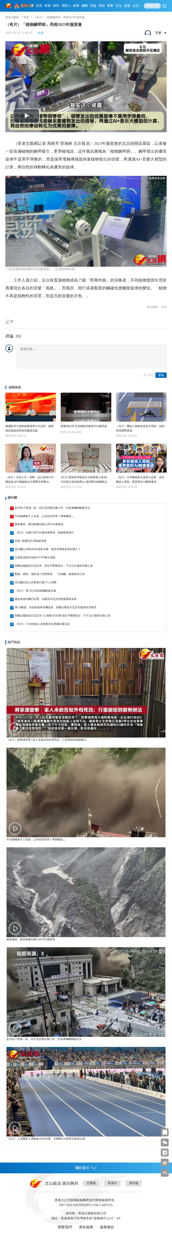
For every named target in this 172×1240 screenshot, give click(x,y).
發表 (161, 375)
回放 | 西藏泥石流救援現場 (30, 540)
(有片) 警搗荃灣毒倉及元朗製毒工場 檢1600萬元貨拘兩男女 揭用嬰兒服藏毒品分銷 (85, 480)
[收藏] (165, 1132)
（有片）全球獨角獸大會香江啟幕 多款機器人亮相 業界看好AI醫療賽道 (140, 479)
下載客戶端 (152, 5)
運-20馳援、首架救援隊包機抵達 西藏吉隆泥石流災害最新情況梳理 (55, 607)
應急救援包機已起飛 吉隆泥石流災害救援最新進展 (46, 599)
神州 (56, 5)
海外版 (133, 1183)
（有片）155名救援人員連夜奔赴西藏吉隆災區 (42, 624)
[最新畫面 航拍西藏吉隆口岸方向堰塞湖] (86, 892)
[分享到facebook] (165, 1152)
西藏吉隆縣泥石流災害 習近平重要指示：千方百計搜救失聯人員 (54, 565)
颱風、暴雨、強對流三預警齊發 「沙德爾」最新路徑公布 (50, 574)
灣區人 (66, 5)
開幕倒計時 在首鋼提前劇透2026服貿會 (84, 426)
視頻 (102, 5)
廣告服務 (86, 1227)
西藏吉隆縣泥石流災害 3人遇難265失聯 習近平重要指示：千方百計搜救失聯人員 (62, 615)
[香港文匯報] (9, 5)
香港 (47, 5)
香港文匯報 (12, 17)
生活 (136, 5)
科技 (26, 17)
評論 (93, 5)
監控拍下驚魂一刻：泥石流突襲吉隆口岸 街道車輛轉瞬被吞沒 (52, 507)
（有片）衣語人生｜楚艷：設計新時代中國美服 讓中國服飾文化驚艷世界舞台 (29, 479)
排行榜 (12, 497)
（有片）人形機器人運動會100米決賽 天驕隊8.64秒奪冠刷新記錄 (45, 1138)
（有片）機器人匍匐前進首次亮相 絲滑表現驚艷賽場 (140, 428)
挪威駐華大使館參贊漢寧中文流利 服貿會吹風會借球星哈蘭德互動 (29, 428)
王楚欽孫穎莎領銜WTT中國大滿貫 (35, 557)
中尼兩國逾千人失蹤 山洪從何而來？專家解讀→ (44, 516)
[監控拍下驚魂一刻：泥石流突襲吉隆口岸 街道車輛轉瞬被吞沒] (86, 992)
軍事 (110, 5)
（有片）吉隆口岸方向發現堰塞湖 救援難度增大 (44, 532)
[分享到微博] (165, 1163)
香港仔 (112, 1183)
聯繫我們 (65, 1227)
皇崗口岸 (27, 5)
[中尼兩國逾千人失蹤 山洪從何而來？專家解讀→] (86, 792)
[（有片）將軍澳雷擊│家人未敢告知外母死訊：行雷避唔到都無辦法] (86, 693)
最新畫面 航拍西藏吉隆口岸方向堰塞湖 (39, 524)
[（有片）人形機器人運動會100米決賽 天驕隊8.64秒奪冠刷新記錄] (86, 1091)
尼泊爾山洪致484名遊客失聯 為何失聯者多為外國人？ (48, 549)
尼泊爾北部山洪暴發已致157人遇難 (35, 582)
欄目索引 (82, 1168)
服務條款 (107, 1227)
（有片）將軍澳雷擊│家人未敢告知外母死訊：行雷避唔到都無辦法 (46, 739)
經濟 (76, 5)
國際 (85, 5)
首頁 (39, 5)
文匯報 (91, 1183)
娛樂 (127, 5)
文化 (119, 5)
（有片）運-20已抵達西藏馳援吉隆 (35, 590)
